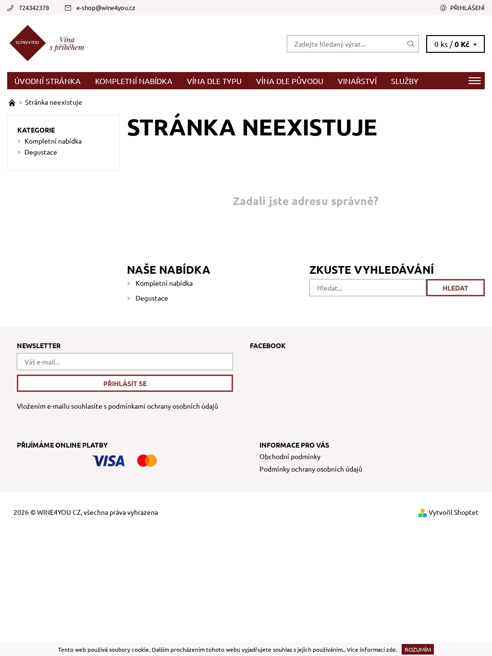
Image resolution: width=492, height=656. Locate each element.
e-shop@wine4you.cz (105, 7)
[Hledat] (411, 43)
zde (391, 649)
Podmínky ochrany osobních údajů (310, 468)
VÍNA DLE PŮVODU (289, 80)
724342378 (34, 7)
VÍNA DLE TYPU (214, 80)
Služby (404, 80)
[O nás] (13, 101)
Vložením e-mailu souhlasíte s (117, 406)
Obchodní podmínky (289, 456)
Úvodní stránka (47, 80)
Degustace (151, 297)
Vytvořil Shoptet (454, 512)
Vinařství (357, 80)
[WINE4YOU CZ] (126, 44)
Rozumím (418, 649)
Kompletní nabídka (133, 80)
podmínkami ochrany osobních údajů (163, 405)
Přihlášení (467, 7)
